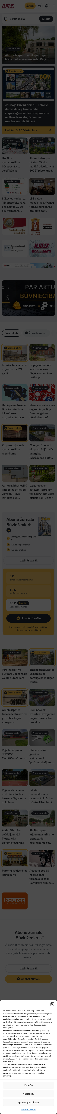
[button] (52, 1004)
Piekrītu (28, 1085)
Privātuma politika (28, 1110)
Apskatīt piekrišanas (28, 1102)
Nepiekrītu (28, 1093)
